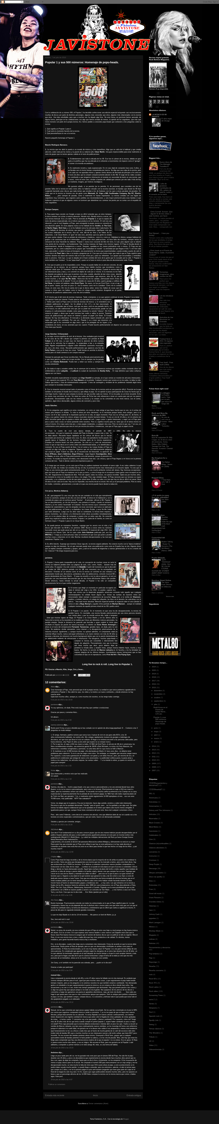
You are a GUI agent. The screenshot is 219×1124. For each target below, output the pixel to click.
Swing (151, 1024)
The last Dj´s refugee (161, 393)
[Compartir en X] (84, 675)
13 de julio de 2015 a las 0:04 (61, 970)
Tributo (152, 1037)
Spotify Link (153, 1020)
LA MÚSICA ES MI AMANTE (159, 116)
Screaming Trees (156, 995)
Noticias (152, 943)
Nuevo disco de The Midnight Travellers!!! (166, 164)
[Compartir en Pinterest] (89, 675)
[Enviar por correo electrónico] (79, 675)
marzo (157, 738)
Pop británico (154, 954)
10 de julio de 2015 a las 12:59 (62, 852)
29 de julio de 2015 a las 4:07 (61, 1080)
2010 (154, 760)
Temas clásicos (155, 1029)
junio (156, 728)
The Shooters (154, 1033)
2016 (154, 684)
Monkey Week (154, 931)
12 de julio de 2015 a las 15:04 (62, 922)
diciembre (158, 691)
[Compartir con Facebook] (86, 675)
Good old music (155, 893)
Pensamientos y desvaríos (159, 947)
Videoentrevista (155, 1049)
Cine (151, 839)
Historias (152, 906)
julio (156, 704)
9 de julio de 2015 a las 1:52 (61, 766)
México (152, 927)
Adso (53, 687)
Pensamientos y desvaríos (158, 784)
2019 (154, 674)
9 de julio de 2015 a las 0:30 (61, 720)
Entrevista (153, 885)
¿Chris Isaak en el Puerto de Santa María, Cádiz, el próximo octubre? (161, 252)
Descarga (153, 868)
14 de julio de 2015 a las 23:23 (62, 1048)
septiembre (158, 701)
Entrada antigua (134, 1095)
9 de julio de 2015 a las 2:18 (61, 779)
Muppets (152, 935)
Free (151, 889)
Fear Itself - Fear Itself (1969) (166, 363)
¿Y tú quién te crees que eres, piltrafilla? (160, 496)
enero (156, 742)
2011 (154, 757)
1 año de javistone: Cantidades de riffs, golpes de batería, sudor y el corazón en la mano (160, 189)
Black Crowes (154, 823)
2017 (154, 681)
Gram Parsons (155, 897)
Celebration (153, 835)
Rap (150, 958)
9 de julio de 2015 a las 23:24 (61, 825)
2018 (154, 677)
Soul (151, 1012)
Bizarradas (153, 818)
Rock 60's (153, 979)
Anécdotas (153, 802)
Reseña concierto (156, 970)
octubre (157, 697)
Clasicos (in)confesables (159, 843)
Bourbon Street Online (161, 580)
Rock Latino (154, 987)
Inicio (95, 1095)
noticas (152, 939)
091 (150, 793)
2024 (154, 667)
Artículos (152, 814)
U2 (150, 1041)
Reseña (155, 789)
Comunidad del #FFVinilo (158, 539)
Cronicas (152, 860)
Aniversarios (154, 806)
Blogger (126, 1119)
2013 (154, 750)
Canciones (153, 831)
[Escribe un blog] (81, 675)
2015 (154, 687)
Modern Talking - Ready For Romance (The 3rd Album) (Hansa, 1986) (167, 546)
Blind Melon (153, 827)
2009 (154, 763)
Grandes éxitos (155, 902)
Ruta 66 (155, 435)
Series (151, 1004)
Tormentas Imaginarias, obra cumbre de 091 (167, 274)
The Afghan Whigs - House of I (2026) (166, 464)
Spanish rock (154, 1016)
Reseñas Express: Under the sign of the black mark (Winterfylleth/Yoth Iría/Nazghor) (162, 523)
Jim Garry (55, 900)
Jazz (151, 910)
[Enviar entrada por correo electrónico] (75, 675)
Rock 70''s (153, 983)
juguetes (152, 918)
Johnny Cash (154, 914)
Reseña (152, 966)
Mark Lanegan (155, 922)
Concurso (153, 856)
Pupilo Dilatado (158, 558)
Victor (53, 770)
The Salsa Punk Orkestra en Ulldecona (166, 584)
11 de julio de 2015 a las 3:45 (61, 895)
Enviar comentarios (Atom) (98, 1103)
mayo (156, 731)
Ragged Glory (158, 478)
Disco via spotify (155, 877)
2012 (154, 753)
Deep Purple (154, 864)
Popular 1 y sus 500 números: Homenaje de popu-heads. (160, 720)
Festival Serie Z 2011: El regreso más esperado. (166, 341)
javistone (54, 704)
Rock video (153, 991)
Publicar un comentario (56, 1084)
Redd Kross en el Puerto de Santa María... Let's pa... (160, 710)
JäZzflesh (54, 829)
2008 (154, 767)
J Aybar (54, 857)
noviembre (158, 694)
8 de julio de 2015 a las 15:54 (61, 700)
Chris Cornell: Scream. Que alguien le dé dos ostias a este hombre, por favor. (160, 214)
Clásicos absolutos (156, 848)
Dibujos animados (156, 873)
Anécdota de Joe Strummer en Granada (166, 319)
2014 (154, 746)
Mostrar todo (170, 596)
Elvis (151, 881)
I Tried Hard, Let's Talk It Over (166, 482)
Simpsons (153, 1008)
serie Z (152, 999)
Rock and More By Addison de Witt (160, 414)
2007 (154, 770)
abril (156, 735)
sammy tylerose (57, 725)
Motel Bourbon (158, 515)
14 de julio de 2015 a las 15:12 (62, 1002)
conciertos (153, 852)
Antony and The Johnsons (159, 810)
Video (151, 1045)
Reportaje (153, 962)
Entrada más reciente (54, 1095)
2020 (154, 670)
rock (150, 974)
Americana (153, 798)
